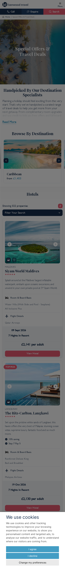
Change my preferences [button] (32, 562)
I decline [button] (32, 555)
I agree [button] (32, 549)
